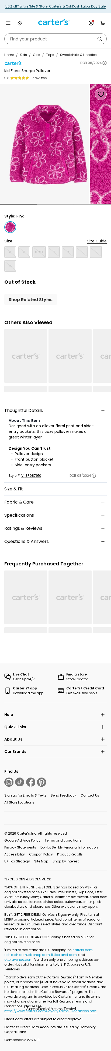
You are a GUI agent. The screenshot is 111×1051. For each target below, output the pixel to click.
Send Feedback (63, 795)
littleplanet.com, (64, 954)
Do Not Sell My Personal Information (69, 847)
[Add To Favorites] (101, 94)
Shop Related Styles (31, 299)
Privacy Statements (20, 847)
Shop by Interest (66, 861)
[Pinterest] (41, 782)
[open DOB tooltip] (104, 63)
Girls (36, 54)
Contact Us (90, 795)
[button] (18, 204)
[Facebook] (30, 782)
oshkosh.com (15, 954)
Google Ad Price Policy (22, 840)
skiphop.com (39, 954)
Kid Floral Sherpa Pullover (27, 70)
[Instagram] (8, 782)
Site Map (41, 861)
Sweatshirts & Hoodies (78, 54)
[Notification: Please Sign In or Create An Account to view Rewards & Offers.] (91, 23)
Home (9, 54)
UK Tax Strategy (17, 861)
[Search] (99, 39)
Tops (50, 54)
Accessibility (14, 854)
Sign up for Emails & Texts (25, 795)
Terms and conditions (63, 840)
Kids (23, 54)
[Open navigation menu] (8, 23)
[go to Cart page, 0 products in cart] (103, 23)
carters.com (82, 950)
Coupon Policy (41, 854)
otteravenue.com (18, 959)
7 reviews (39, 78)
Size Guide (97, 241)
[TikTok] (19, 782)
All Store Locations (19, 802)
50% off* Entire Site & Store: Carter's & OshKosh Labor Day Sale (55, 6)
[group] (44, 144)
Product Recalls (70, 854)
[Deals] (20, 23)
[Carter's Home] (55, 22)
